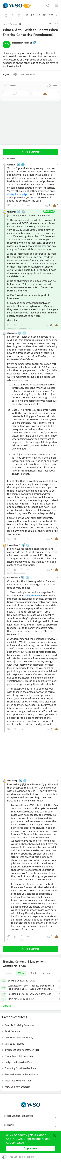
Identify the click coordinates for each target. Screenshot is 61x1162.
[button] (52, 85)
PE (32, 15)
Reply (8, 205)
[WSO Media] (18, 15)
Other (28, 205)
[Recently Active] (5, 15)
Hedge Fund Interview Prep (18, 1062)
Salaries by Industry (14, 1044)
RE (44, 15)
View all (7, 1006)
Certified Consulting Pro (16, 573)
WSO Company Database (17, 1087)
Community (9, 1125)
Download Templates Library (19, 1038)
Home (5, 24)
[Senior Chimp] (23, 577)
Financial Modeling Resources (19, 1025)
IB (27, 15)
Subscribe (12, 86)
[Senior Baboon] (23, 545)
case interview (31, 595)
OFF (51, 15)
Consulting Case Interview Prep (20, 1068)
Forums (13, 24)
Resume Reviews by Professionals (21, 1075)
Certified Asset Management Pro (19, 328)
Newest (8, 973)
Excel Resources (13, 1031)
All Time (46, 973)
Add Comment (33, 152)
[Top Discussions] (12, 15)
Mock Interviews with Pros (18, 1081)
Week (21, 973)
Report (21, 205)
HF (38, 15)
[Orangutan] (34, 42)
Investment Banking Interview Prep (22, 1050)
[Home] (12, 5)
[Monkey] (19, 333)
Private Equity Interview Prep (19, 1056)
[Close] (55, 1135)
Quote (15, 205)
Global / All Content (26, 75)
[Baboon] (18, 164)
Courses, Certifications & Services (18, 1116)
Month (33, 973)
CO (7, 44)
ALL (58, 15)
